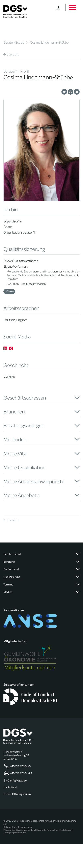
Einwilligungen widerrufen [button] (14, 832)
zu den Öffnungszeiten (17, 794)
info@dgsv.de (18, 780)
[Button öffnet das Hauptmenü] (72, 7)
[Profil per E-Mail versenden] (77, 92)
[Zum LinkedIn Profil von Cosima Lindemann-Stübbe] (5, 348)
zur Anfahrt (10, 787)
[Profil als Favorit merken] (64, 92)
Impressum (26, 827)
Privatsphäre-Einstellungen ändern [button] (19, 830)
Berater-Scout (13, 42)
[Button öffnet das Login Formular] (57, 7)
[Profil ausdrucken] (70, 92)
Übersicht (12, 54)
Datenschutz (10, 827)
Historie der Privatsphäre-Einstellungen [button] (54, 830)
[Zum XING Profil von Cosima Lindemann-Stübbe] (11, 348)
